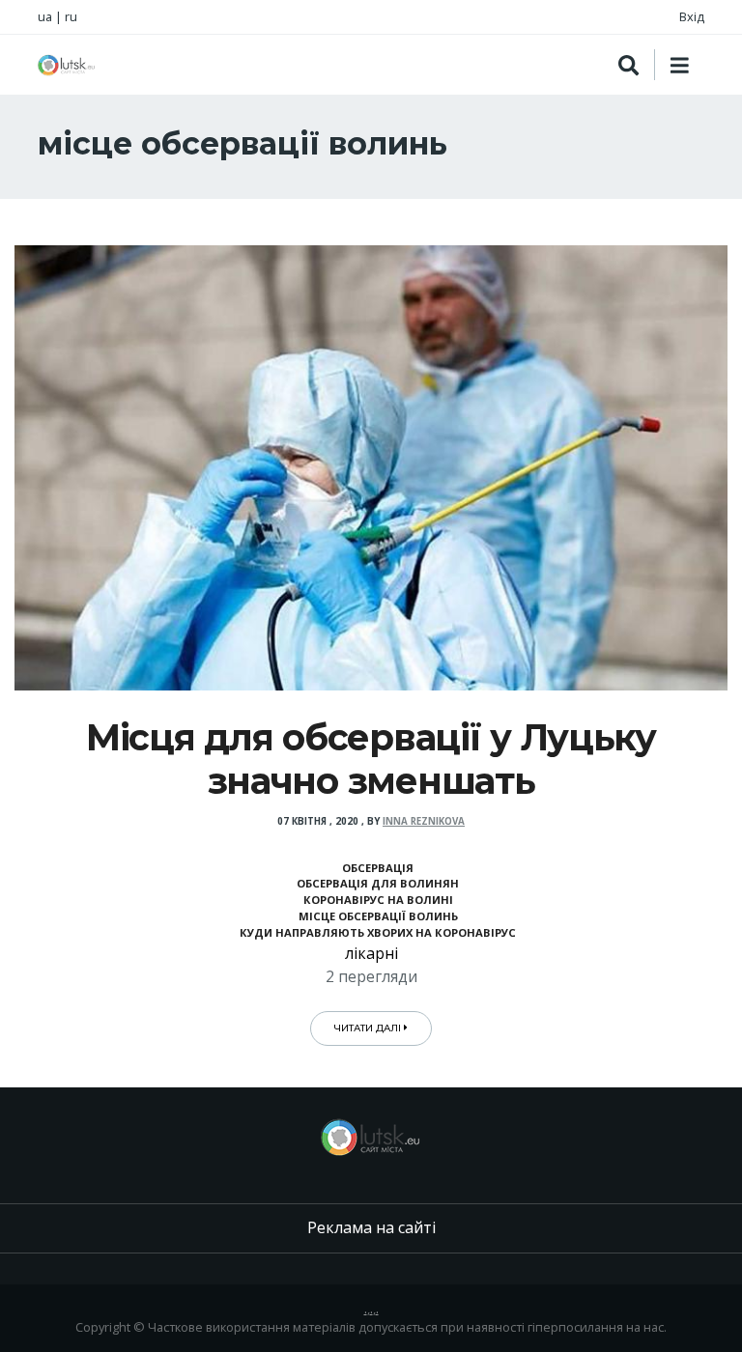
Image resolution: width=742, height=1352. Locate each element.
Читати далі (369, 1028)
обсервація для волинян (378, 883)
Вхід (691, 16)
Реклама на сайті (371, 1227)
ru (71, 16)
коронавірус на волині (378, 899)
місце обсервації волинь (378, 916)
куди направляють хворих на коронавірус (378, 932)
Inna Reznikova (424, 821)
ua (45, 16)
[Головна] (67, 65)
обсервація (378, 867)
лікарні (371, 953)
